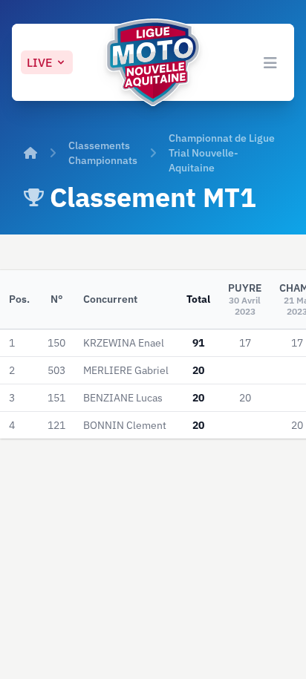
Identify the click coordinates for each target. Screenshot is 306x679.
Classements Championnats (102, 153)
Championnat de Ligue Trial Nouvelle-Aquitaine (222, 152)
